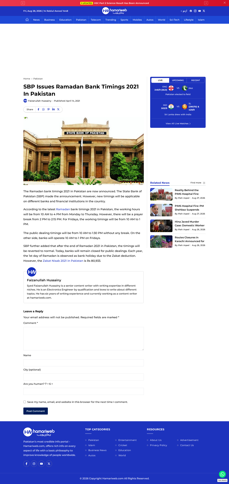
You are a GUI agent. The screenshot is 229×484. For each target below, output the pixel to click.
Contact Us (187, 445)
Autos (149, 19)
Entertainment (127, 440)
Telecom (96, 19)
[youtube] (199, 11)
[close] (224, 3)
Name (27, 355)
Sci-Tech (174, 19)
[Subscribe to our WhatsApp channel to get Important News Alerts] (222, 474)
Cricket (122, 445)
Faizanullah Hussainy (39, 100)
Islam (201, 19)
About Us (155, 440)
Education (65, 19)
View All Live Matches (177, 123)
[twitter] (203, 11)
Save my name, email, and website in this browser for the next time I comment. (77, 401)
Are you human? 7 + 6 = (38, 383)
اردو (185, 11)
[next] (206, 3)
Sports (124, 19)
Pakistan (81, 19)
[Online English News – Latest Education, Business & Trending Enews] (114, 11)
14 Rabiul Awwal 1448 (56, 11)
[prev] (23, 3)
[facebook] (190, 11)
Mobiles (137, 19)
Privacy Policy (158, 445)
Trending (110, 19)
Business (49, 19)
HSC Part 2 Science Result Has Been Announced (116, 3)
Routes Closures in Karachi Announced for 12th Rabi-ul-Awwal (189, 241)
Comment (30, 323)
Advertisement (189, 440)
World (161, 19)
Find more (196, 182)
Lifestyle (188, 19)
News (36, 19)
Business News (97, 450)
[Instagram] (195, 11)
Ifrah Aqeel (183, 198)
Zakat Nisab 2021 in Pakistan (63, 260)
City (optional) (32, 369)
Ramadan (63, 209)
